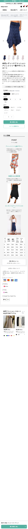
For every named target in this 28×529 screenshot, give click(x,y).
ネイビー (18, 110)
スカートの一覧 (14, 15)
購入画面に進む (14, 122)
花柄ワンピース (15, 94)
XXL (6, 102)
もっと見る (23, 312)
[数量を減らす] (5, 116)
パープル (19, 107)
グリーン (6, 110)
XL (20, 99)
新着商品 (5, 10)
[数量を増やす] (11, 116)
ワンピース (6, 94)
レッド (5, 112)
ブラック (6, 107)
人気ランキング (23, 10)
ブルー (12, 110)
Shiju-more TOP (4, 15)
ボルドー (13, 107)
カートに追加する (14, 126)
